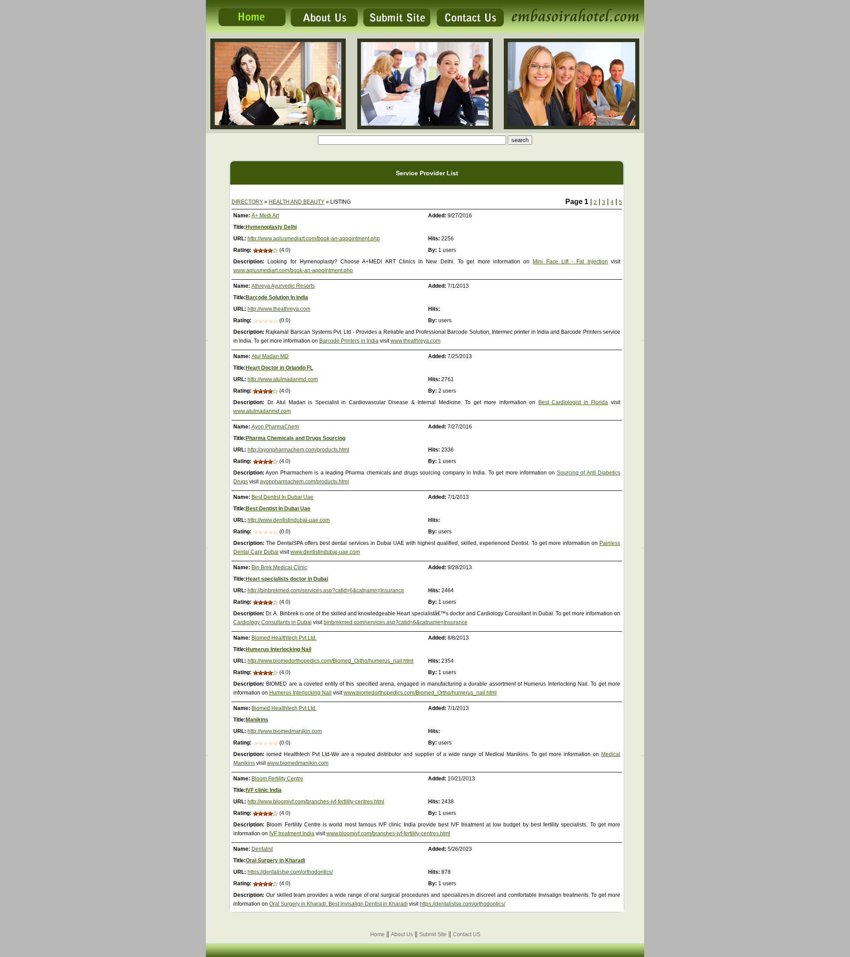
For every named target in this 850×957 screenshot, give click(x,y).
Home (377, 934)
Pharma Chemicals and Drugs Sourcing (295, 438)
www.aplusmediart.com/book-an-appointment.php (293, 270)
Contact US (466, 934)
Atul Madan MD (270, 356)
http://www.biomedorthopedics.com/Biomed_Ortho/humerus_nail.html (330, 661)
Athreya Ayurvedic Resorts (283, 286)
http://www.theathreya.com (278, 309)
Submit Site (433, 934)
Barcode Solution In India (277, 297)
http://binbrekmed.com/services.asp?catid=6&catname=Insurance (325, 590)
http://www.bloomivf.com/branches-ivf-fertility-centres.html (315, 802)
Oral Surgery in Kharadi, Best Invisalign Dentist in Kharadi (338, 904)
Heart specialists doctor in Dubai (287, 579)
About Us (402, 934)
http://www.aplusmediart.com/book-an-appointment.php (313, 238)
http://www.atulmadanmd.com (282, 379)
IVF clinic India (264, 790)
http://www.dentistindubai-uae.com (288, 520)
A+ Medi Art (265, 215)
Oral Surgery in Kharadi (275, 860)
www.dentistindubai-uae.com (325, 552)
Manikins (257, 720)
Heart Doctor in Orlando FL (279, 368)
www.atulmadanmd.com (262, 411)
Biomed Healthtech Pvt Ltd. (284, 638)
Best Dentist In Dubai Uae (282, 497)
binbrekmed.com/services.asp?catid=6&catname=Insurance (396, 622)
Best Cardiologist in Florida (573, 402)
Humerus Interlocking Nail (278, 649)
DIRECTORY (247, 202)
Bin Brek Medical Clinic (279, 567)
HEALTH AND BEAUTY (297, 202)
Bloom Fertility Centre (277, 779)
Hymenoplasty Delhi (271, 227)
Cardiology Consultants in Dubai (272, 622)
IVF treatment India (291, 833)
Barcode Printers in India (349, 341)
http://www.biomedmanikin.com (284, 731)
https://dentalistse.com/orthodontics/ (290, 872)
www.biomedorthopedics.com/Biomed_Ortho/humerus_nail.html (420, 693)
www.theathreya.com (415, 341)
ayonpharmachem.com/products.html (304, 481)
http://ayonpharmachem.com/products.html (298, 450)
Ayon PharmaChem (275, 427)
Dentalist (262, 849)
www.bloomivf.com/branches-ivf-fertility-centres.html (388, 833)
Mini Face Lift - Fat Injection (570, 262)
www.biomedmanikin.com (297, 763)
